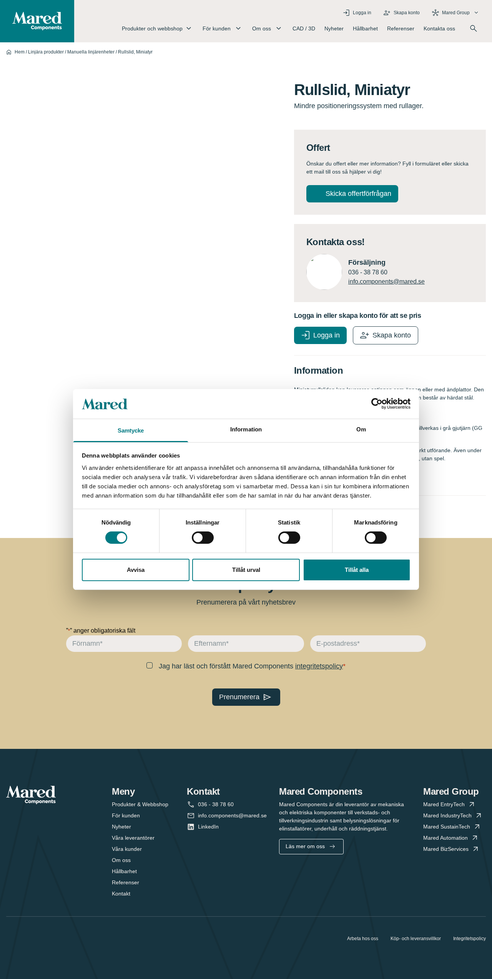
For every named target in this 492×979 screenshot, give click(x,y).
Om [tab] (361, 429)
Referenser (400, 28)
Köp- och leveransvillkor (416, 938)
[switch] (203, 537)
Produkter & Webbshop (140, 804)
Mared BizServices (446, 849)
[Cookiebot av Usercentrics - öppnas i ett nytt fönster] (377, 403)
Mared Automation (445, 838)
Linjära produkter (46, 52)
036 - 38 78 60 (216, 804)
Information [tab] (246, 429)
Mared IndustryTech (447, 815)
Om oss (121, 860)
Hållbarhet (365, 28)
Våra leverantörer (133, 838)
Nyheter (334, 28)
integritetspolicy (319, 666)
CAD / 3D (304, 28)
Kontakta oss (439, 28)
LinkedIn (208, 827)
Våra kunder (127, 849)
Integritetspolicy (469, 938)
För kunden (126, 815)
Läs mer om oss (305, 846)
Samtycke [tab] (131, 430)
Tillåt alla (357, 569)
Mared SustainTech (446, 827)
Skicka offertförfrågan (358, 193)
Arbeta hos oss (362, 938)
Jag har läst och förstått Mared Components (251, 666)
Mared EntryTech (444, 804)
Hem (20, 52)
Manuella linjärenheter (91, 52)
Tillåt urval (246, 569)
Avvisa (136, 569)
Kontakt (121, 893)
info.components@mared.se (386, 281)
